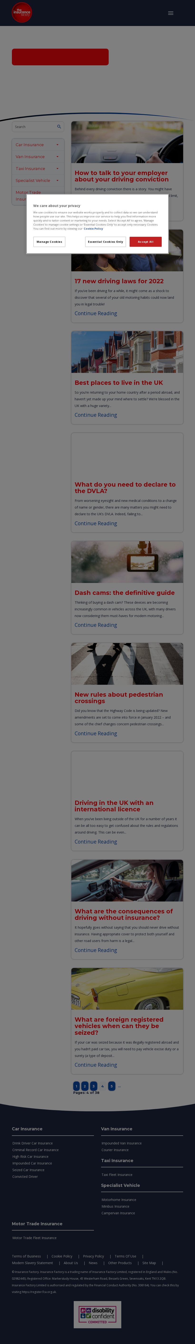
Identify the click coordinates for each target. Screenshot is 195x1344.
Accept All (146, 242)
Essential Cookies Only (105, 242)
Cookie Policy (93, 229)
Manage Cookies (49, 242)
